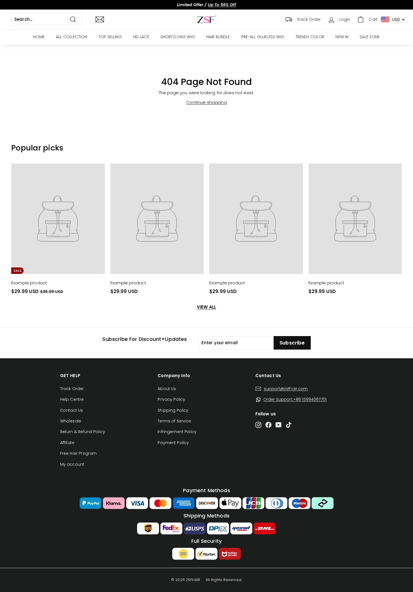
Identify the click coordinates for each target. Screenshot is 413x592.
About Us (167, 388)
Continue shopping (206, 102)
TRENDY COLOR (310, 37)
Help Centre (72, 399)
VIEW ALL (206, 307)
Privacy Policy (171, 399)
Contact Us (71, 410)
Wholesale (70, 421)
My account (72, 464)
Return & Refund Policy (82, 432)
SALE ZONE (370, 37)
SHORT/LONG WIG (177, 37)
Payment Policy (173, 442)
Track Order (72, 388)
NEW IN (341, 37)
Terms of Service (174, 421)
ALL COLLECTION (71, 37)
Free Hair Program (78, 453)
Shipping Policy (173, 410)
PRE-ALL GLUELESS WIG (262, 37)
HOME (39, 37)
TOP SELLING (110, 37)
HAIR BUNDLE (218, 37)
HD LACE (141, 37)
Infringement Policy (177, 432)
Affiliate (67, 442)
